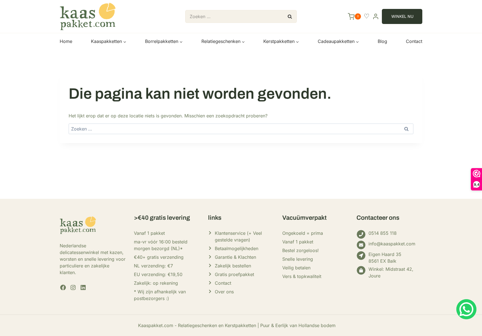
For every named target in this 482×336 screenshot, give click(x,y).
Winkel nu (402, 16)
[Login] (375, 16)
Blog (382, 41)
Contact (414, 41)
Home (66, 41)
